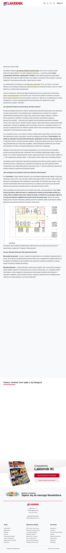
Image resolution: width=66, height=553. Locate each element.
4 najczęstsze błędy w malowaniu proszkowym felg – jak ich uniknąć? (18, 411)
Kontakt (52, 534)
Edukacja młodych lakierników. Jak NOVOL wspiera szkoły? (48, 411)
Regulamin (53, 542)
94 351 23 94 (34, 512)
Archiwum (52, 530)
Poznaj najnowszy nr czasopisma (47, 475)
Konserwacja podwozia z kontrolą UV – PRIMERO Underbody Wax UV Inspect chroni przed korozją (33, 445)
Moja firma (6, 542)
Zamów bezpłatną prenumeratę (46, 480)
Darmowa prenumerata (56, 532)
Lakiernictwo (24, 61)
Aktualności (53, 528)
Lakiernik (18, 61)
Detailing (6, 532)
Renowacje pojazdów (9, 536)
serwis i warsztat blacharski (11, 95)
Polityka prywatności (55, 536)
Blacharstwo (7, 530)
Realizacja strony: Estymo (53, 548)
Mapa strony (53, 538)
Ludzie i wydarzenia (9, 538)
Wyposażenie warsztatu (10, 540)
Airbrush (6, 534)
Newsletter (33, 494)
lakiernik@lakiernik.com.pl (33, 518)
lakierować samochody (33, 84)
